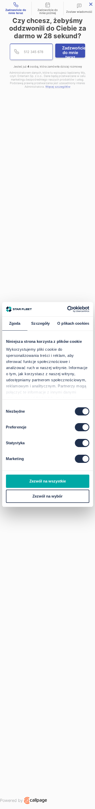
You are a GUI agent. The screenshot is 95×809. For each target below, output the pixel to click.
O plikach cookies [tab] (73, 323)
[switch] (82, 427)
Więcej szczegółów (57, 86)
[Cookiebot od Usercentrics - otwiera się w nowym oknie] (67, 309)
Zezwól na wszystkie (47, 481)
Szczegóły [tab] (40, 323)
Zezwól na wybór (47, 496)
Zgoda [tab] (15, 323)
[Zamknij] (91, 4)
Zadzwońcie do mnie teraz (73, 51)
